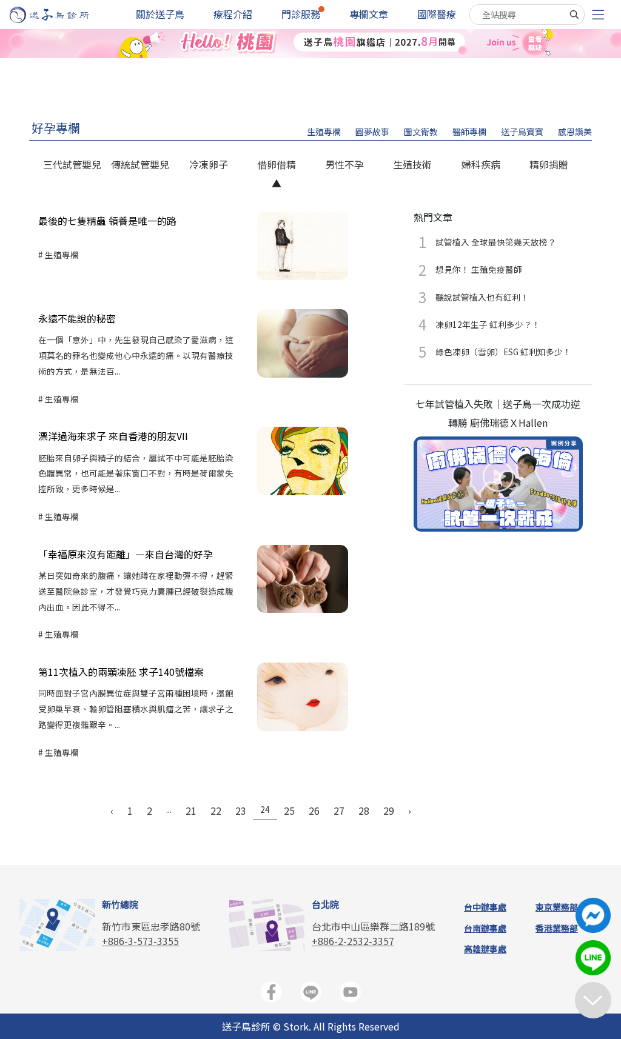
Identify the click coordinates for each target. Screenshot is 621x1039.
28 (363, 810)
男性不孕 (344, 164)
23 (240, 810)
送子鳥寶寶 (522, 131)
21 (191, 810)
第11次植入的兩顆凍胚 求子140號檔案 (121, 671)
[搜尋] (574, 14)
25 (289, 810)
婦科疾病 (481, 164)
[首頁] (61, 15)
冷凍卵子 (208, 164)
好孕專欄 (56, 127)
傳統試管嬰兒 (140, 164)
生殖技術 (412, 164)
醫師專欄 (469, 131)
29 (388, 810)
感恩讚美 (575, 131)
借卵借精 (276, 164)
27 (339, 810)
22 (215, 810)
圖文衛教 (421, 131)
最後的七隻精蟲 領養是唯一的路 (107, 220)
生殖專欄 (324, 131)
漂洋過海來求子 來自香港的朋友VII (113, 436)
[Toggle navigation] (598, 15)
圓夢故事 (372, 131)
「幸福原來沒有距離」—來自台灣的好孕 (125, 554)
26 (314, 810)
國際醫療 (436, 14)
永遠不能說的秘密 (77, 318)
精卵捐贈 (548, 164)
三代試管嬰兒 (72, 164)
